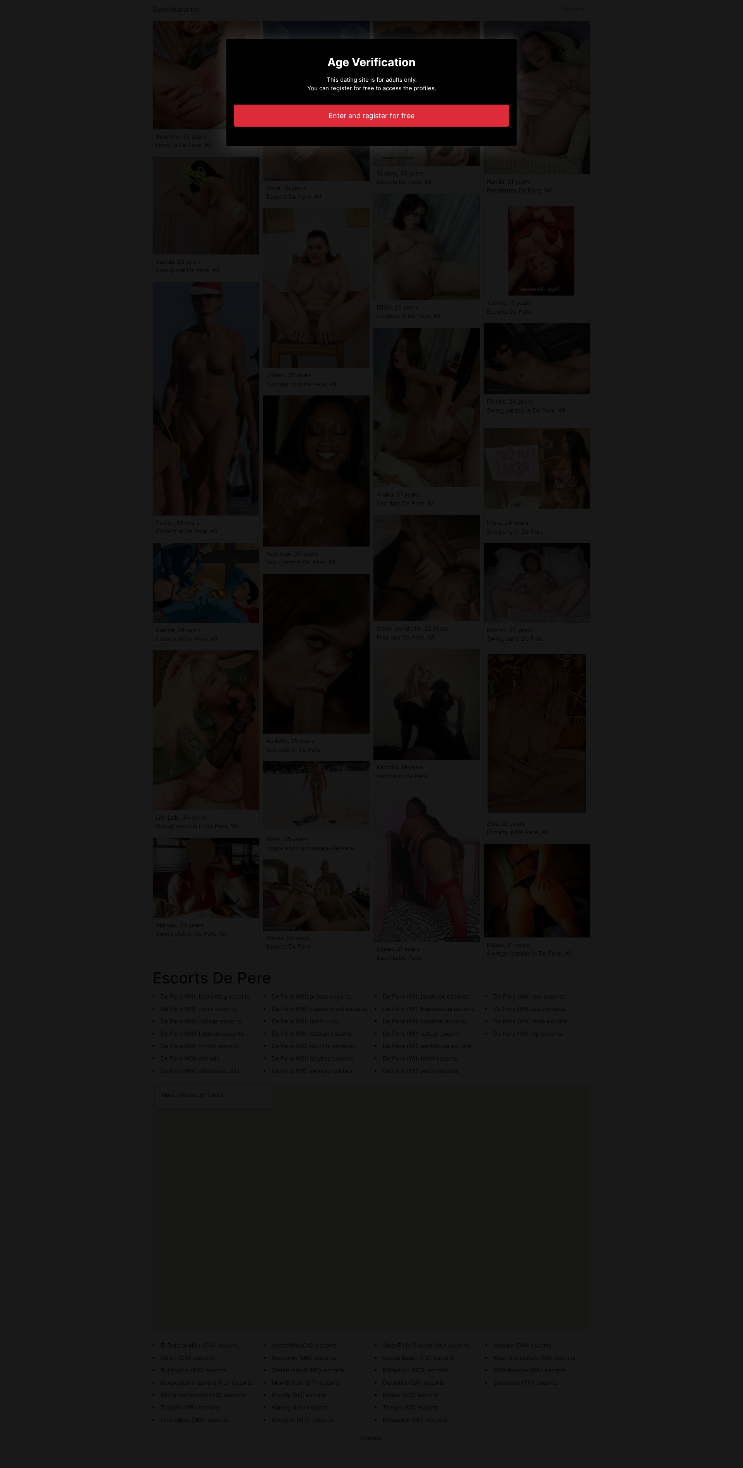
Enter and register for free (371, 116)
